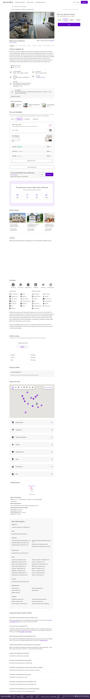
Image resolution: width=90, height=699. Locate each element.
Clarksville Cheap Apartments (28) (19, 534)
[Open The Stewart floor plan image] (48, 138)
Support (27, 696)
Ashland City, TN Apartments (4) (19, 566)
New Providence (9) (16, 590)
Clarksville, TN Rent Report (26, 631)
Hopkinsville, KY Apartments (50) (19, 562)
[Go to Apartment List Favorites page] (74, 2)
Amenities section (44, 640)
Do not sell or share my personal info (68, 696)
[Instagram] (86, 696)
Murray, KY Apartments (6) (38, 575)
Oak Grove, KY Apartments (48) (19, 559)
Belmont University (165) (17, 601)
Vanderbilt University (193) (17, 599)
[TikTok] (88, 696)
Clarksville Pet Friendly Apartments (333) (41, 546)
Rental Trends (22, 696)
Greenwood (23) (15, 588)
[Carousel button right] (52, 25)
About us (14, 696)
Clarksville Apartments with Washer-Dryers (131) (41, 541)
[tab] (12, 119)
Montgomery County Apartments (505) (20, 581)
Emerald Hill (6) (35, 590)
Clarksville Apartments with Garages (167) (21, 540)
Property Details (46, 45)
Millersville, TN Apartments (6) (38, 566)
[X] (82, 696)
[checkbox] (17, 196)
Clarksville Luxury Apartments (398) (40, 544)
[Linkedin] (78, 696)
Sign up (84, 2)
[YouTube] (84, 696)
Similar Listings (22, 45)
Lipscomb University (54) (37, 601)
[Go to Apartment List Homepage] (8, 2)
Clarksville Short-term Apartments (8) (20, 553)
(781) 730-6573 (12, 42)
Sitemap (42, 696)
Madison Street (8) (16, 592)
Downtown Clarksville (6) (37, 588)
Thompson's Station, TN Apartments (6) (41, 559)
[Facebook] (80, 696)
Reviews (40, 45)
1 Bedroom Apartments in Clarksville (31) (21, 527)
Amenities (34, 45)
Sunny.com (47, 696)
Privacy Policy (31, 696)
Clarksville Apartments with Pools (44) (20, 545)
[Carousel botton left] (11, 25)
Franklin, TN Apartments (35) (38, 572)
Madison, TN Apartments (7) (38, 568)
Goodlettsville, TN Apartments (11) (19, 572)
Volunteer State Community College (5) (40, 603)
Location (29, 45)
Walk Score (31, 486)
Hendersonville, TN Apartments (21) (20, 575)
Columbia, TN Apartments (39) (18, 568)
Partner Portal (58, 696)
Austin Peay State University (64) (39, 599)
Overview (12, 45)
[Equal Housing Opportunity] (75, 696)
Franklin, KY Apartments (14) (38, 562)
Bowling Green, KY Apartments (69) (40, 564)
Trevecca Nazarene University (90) (19, 603)
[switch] (50, 130)
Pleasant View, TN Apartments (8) (19, 564)
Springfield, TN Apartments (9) (18, 570)
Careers (18, 696)
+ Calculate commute (40, 77)
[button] (32, 406)
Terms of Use (37, 696)
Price (16, 45)
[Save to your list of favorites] (51, 14)
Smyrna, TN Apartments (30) (38, 570)
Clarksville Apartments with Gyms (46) (20, 542)
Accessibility (52, 696)
